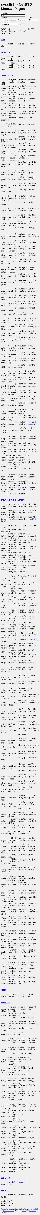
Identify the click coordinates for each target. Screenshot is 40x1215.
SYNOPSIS (5, 52)
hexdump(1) (33, 424)
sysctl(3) (33, 519)
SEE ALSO (5, 1178)
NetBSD (35, 1209)
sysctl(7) (26, 489)
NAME (3, 40)
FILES (3, 990)
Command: (5, 13)
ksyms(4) (34, 639)
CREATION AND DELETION (12, 500)
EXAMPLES (5, 1003)
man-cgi (24, 1211)
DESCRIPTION (7, 76)
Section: (5, 17)
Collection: (6, 22)
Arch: (32, 17)
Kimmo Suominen (8, 1211)
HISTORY (5, 1191)
